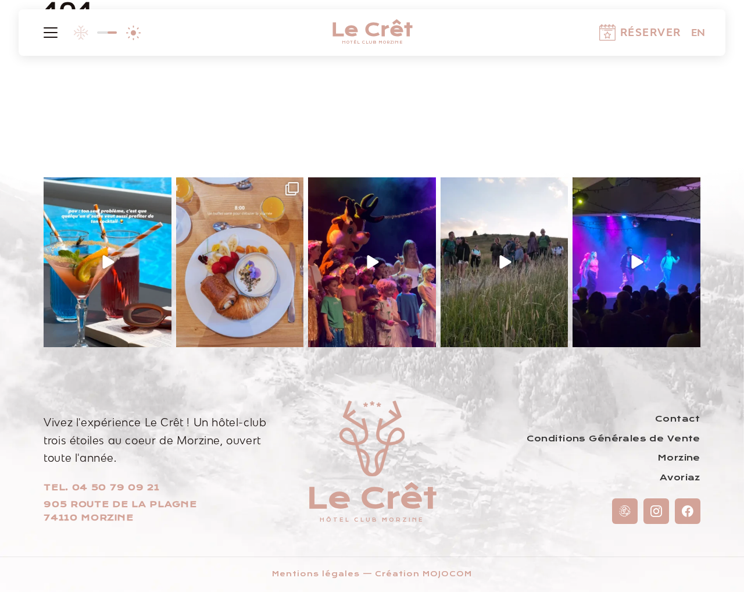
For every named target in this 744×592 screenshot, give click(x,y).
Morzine (678, 457)
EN (698, 32)
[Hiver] (80, 32)
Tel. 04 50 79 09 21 (101, 487)
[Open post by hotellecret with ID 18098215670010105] (107, 262)
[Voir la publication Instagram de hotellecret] (161, 336)
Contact (677, 418)
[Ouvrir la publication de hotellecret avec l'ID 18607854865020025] (636, 262)
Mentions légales (315, 574)
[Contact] (625, 511)
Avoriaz (680, 477)
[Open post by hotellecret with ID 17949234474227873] (372, 262)
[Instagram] (656, 511)
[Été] (133, 32)
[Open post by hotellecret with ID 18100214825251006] (240, 262)
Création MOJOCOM (423, 574)
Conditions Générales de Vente (613, 438)
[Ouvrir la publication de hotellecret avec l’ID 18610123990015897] (504, 262)
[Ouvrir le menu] (50, 32)
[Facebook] (687, 511)
